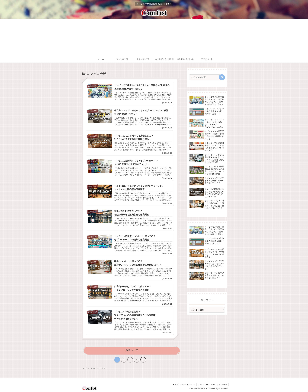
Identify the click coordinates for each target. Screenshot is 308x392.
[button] (222, 77)
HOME (175, 384)
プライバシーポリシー (206, 384)
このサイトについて (187, 384)
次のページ (131, 350)
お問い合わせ (222, 384)
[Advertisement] (154, 37)
